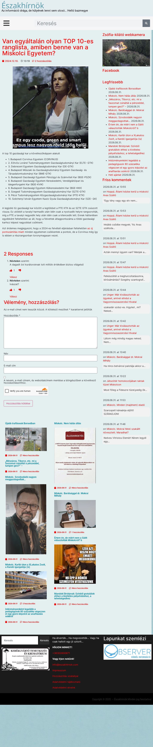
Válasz (13, 276)
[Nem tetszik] (20, 270)
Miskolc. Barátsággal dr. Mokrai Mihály (71, 494)
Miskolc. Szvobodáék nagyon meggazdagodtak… (20, 478)
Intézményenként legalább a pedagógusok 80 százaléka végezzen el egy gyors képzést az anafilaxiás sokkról (25, 613)
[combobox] (19, 640)
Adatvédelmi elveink (63, 687)
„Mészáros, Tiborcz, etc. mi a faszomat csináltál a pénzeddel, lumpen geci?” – (22, 463)
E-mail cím (10, 365)
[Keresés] (146, 23)
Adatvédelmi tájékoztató (66, 681)
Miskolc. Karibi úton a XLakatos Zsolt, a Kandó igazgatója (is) (25, 565)
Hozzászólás (12, 315)
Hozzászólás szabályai (65, 676)
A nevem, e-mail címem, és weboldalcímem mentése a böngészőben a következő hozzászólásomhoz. (50, 381)
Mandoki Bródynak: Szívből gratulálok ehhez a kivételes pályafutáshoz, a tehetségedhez (74, 596)
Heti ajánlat (114, 174)
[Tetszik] (11, 270)
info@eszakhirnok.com (65, 664)
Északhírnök (22, 5)
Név (6, 353)
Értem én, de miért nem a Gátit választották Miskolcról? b (70, 539)
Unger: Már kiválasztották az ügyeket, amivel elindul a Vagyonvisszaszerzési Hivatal (121, 298)
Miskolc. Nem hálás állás (67, 423)
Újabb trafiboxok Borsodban (20, 423)
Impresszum (59, 670)
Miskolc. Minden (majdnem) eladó (126, 404)
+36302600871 (61, 653)
